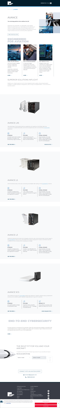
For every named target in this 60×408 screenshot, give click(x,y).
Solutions (10, 9)
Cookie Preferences (46, 401)
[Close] (58, 403)
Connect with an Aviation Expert (30, 371)
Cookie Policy (8, 403)
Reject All (45, 403)
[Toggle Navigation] (50, 3)
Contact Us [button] (43, 3)
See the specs (11, 144)
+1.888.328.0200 (30, 377)
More (9, 75)
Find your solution (13, 34)
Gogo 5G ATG (47, 127)
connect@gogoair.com (30, 374)
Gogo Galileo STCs (46, 311)
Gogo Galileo (22, 295)
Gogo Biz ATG (45, 183)
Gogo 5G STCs (47, 144)
